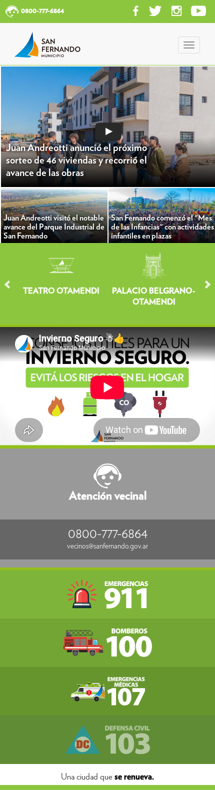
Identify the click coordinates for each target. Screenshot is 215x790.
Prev (12, 284)
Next (203, 284)
